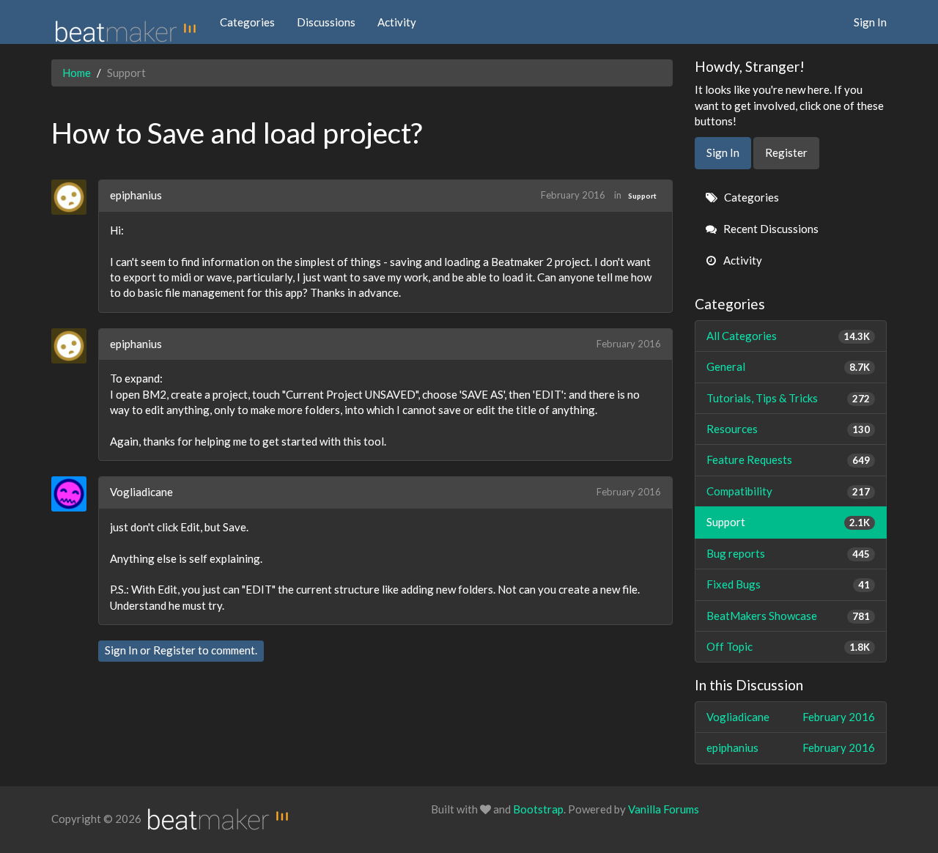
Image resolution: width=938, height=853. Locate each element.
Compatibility (788, 491)
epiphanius (136, 195)
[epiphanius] (74, 197)
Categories (247, 22)
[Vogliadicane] (74, 494)
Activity (396, 22)
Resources (788, 428)
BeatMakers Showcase (788, 615)
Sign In (870, 22)
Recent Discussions (770, 228)
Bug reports (788, 553)
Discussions (326, 22)
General (788, 366)
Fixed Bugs (788, 584)
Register (174, 650)
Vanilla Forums (663, 809)
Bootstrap (538, 809)
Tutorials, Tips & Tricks (788, 398)
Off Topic (788, 646)
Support (642, 195)
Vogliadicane (141, 491)
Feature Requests (788, 459)
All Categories (788, 335)
